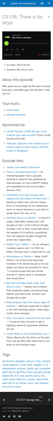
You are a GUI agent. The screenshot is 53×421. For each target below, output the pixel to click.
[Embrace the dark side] (42, 3)
